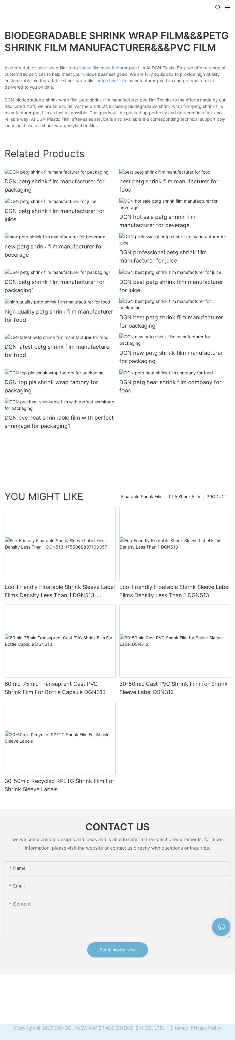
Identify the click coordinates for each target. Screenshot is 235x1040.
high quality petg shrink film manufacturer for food (59, 315)
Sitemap (178, 1028)
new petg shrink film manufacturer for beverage (54, 250)
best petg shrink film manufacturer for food (168, 185)
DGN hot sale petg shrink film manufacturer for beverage (157, 221)
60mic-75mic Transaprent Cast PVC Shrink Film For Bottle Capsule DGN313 (55, 688)
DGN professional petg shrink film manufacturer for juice (163, 256)
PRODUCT (217, 496)
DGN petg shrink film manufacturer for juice (55, 215)
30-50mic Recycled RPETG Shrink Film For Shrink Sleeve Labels (59, 785)
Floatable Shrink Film (141, 496)
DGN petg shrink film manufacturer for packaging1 (55, 286)
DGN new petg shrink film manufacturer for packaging (171, 357)
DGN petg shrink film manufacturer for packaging (55, 185)
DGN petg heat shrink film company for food (170, 386)
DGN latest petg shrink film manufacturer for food (58, 351)
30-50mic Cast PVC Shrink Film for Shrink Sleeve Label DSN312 (173, 688)
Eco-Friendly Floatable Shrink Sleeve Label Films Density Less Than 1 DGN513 (174, 591)
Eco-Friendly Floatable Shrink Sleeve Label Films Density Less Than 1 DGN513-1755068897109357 (60, 591)
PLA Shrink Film (184, 496)
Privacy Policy (206, 1028)
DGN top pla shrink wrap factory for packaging (51, 386)
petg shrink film (111, 80)
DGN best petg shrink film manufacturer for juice (171, 286)
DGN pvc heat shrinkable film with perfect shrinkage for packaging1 (59, 421)
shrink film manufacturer (103, 67)
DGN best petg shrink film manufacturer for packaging (171, 321)
